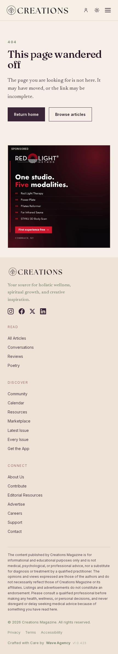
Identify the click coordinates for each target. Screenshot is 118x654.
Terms (30, 632)
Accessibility (51, 632)
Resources (17, 412)
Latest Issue (18, 430)
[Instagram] (11, 311)
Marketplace (19, 421)
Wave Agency (58, 643)
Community (17, 393)
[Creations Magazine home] (37, 10)
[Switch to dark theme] (97, 10)
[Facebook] (22, 311)
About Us (16, 477)
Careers (15, 513)
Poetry (14, 365)
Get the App (18, 448)
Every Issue (18, 439)
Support (15, 522)
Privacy (14, 632)
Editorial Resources (25, 495)
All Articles (17, 338)
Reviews (15, 356)
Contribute (17, 486)
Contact (15, 531)
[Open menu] (108, 10)
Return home (26, 114)
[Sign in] (86, 10)
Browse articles (70, 114)
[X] (32, 311)
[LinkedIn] (43, 311)
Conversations (21, 347)
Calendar (16, 402)
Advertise (16, 504)
